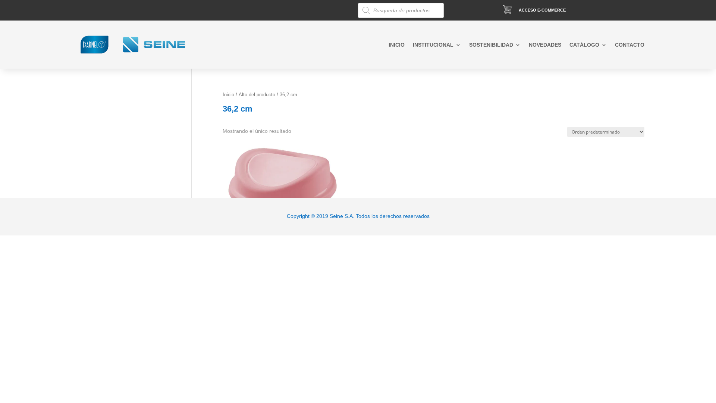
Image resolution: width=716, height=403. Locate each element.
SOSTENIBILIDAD (491, 45)
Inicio (228, 94)
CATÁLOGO (584, 45)
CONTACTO (629, 45)
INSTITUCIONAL (433, 45)
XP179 (263, 157)
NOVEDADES (545, 45)
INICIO (397, 45)
